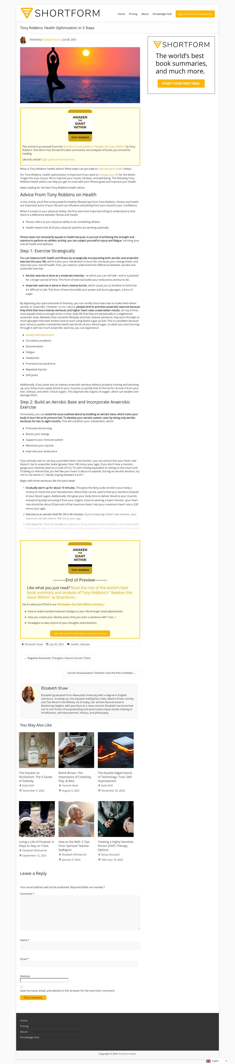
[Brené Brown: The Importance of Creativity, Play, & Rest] (76, 734)
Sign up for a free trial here (58, 159)
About (145, 14)
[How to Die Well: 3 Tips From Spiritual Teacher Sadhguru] (76, 802)
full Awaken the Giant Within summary (80, 604)
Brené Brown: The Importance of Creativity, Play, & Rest (75, 777)
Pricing (133, 14)
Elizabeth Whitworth (34, 850)
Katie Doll (28, 785)
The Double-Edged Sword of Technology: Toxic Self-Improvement (115, 777)
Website (25, 976)
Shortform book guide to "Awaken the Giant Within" (94, 146)
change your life (108, 174)
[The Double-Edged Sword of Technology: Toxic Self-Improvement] (116, 734)
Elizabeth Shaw (51, 39)
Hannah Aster (70, 785)
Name (24, 940)
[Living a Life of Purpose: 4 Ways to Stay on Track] (37, 802)
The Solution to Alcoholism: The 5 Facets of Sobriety (35, 777)
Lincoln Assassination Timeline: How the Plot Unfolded (101, 673)
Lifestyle (85, 644)
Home (121, 14)
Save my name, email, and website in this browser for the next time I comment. (67, 990)
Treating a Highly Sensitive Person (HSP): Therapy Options (115, 846)
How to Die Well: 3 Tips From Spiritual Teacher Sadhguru (74, 846)
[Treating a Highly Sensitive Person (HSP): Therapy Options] (116, 802)
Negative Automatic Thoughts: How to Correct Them (57, 658)
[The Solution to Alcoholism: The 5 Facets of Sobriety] (37, 734)
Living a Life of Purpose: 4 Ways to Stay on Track (36, 844)
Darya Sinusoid (110, 854)
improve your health (110, 168)
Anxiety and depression (40, 335)
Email (24, 959)
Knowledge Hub (162, 14)
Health (75, 644)
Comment (27, 893)
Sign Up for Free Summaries (195, 14)
